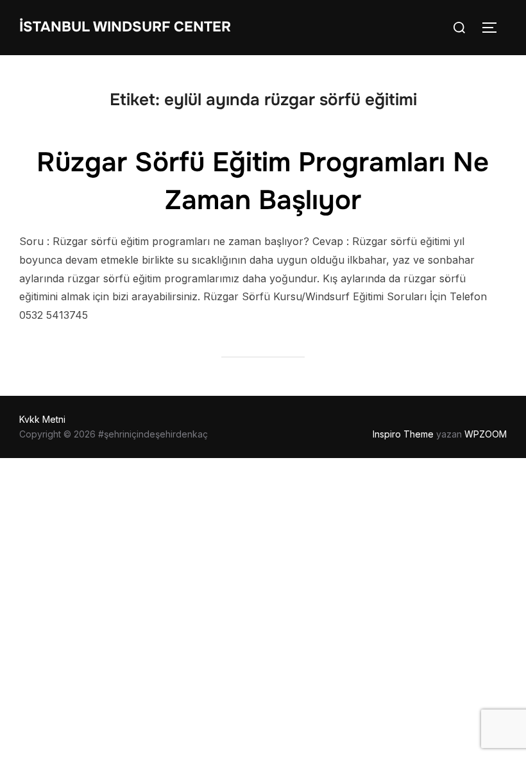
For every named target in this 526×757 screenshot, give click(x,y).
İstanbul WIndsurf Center (125, 27)
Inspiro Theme (403, 434)
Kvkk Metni (42, 419)
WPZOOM (485, 434)
